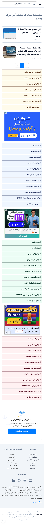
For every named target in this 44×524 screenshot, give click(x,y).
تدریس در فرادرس (33, 460)
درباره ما (33, 468)
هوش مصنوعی (12, 460)
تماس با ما (32, 454)
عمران (12, 454)
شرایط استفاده (37, 514)
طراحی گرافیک (12, 465)
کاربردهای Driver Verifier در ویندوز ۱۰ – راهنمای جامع (29, 33)
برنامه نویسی (12, 457)
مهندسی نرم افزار (12, 468)
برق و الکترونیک (12, 462)
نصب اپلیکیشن (21, 431)
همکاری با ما (33, 457)
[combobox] (18, 3)
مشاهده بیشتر (37, 502)
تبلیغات (32, 465)
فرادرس (33, 462)
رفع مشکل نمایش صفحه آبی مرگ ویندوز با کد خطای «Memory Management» (29, 51)
